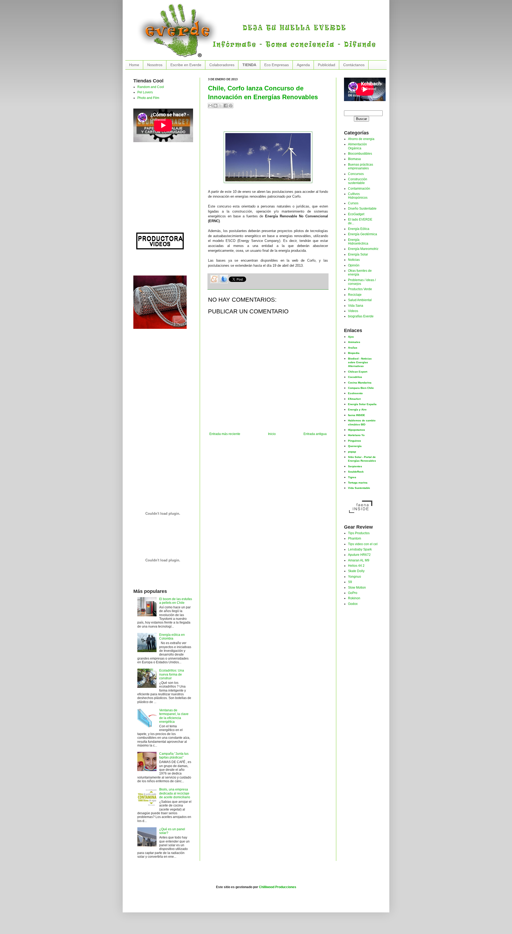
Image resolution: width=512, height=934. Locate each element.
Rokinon (354, 598)
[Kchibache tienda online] (160, 301)
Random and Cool (150, 87)
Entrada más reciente (224, 434)
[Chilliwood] (160, 240)
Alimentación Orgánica (357, 146)
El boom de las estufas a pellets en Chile (175, 601)
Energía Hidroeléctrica (358, 241)
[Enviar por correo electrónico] (210, 105)
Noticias (354, 260)
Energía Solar (358, 254)
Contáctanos (354, 65)
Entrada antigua (315, 434)
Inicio (272, 434)
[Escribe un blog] (215, 105)
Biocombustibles (360, 153)
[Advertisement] (270, 122)
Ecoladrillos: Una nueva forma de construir (171, 674)
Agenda (303, 65)
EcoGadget (356, 214)
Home (134, 65)
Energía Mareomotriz (363, 249)
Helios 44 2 (356, 566)
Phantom (354, 538)
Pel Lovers (145, 92)
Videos (353, 311)
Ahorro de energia (361, 139)
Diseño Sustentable (362, 208)
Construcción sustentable (357, 181)
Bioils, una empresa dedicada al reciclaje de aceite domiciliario (174, 793)
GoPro (352, 593)
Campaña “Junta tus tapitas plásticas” (174, 755)
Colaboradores (221, 65)
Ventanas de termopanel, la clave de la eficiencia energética (174, 716)
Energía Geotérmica (362, 234)
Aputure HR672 (359, 555)
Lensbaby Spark (360, 549)
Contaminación (359, 188)
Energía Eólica (358, 229)
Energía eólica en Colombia (172, 636)
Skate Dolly (356, 571)
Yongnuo (354, 576)
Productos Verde (360, 289)
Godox (353, 604)
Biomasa (354, 159)
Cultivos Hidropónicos (357, 195)
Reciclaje (355, 295)
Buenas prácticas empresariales (360, 166)
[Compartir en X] (220, 105)
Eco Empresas (276, 65)
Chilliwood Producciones (277, 887)
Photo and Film (148, 98)
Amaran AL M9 (358, 560)
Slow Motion (357, 587)
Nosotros (154, 65)
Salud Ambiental (360, 300)
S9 (350, 582)
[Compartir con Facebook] (225, 105)
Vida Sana (355, 306)
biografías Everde (361, 316)
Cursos (353, 203)
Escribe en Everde (185, 65)
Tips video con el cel (363, 544)
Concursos (356, 174)
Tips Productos (359, 533)
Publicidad (326, 65)
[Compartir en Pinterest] (230, 105)
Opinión (353, 265)
